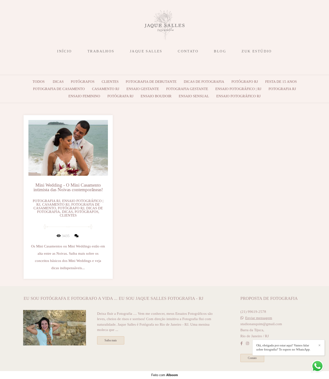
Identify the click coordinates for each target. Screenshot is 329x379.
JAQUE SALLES (146, 51)
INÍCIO (64, 51)
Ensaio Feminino (84, 96)
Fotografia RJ (282, 89)
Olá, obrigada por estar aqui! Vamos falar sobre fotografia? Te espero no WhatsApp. (283, 347)
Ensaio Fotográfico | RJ (238, 89)
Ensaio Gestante (142, 89)
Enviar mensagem (258, 318)
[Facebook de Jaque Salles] (241, 343)
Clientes (110, 82)
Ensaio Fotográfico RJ (238, 96)
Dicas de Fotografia (204, 82)
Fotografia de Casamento (59, 89)
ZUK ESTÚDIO (257, 51)
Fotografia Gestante (187, 89)
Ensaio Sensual (194, 96)
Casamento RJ (105, 89)
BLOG (220, 51)
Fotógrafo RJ (244, 82)
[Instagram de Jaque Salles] (247, 343)
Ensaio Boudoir (156, 96)
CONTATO (188, 51)
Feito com (164, 375)
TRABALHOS (100, 51)
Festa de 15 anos (281, 82)
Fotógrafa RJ (120, 96)
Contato (252, 358)
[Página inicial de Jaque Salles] (164, 23)
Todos (39, 82)
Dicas (58, 82)
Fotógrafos (82, 82)
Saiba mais (111, 340)
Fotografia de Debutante (151, 82)
